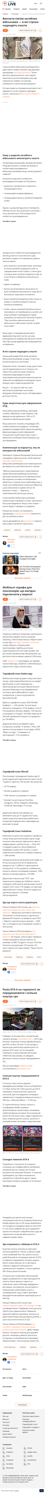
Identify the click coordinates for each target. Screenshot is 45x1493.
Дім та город (8, 1378)
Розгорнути (22, 1405)
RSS (28, 1464)
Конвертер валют (9, 1437)
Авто (24, 1369)
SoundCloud (31, 1460)
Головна (5, 14)
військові (18, 530)
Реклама (6, 1425)
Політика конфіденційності (29, 1420)
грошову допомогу (22, 72)
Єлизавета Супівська (12, 967)
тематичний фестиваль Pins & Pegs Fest (20, 1305)
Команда (6, 1431)
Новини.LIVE (13, 661)
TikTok (29, 1448)
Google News (32, 1452)
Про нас (6, 1416)
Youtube (9, 1448)
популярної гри (24, 1039)
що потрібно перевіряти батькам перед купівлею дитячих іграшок (19, 1327)
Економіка (33, 9)
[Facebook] (8, 545)
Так (42, 1491)
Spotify (29, 1456)
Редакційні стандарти (30, 1427)
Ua (35, 3)
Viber (8, 1456)
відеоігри (33, 1347)
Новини (16, 9)
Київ (24, 1387)
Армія (24, 9)
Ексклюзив (7, 1387)
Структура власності (10, 1428)
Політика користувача (30, 1416)
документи (29, 521)
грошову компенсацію (13, 460)
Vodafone (30, 957)
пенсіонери (8, 957)
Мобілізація (27, 1395)
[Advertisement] (22, 126)
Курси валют (7, 1434)
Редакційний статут (29, 1424)
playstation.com (23, 1068)
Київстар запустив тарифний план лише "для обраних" (21, 910)
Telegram (9, 1452)
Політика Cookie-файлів (28, 1431)
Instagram (10, 1460)
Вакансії (6, 1419)
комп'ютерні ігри (9, 1347)
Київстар (19, 957)
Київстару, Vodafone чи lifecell (25, 642)
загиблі (27, 530)
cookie (17, 1491)
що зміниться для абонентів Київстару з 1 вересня (19, 934)
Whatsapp (10, 1468)
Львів (5, 1395)
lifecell (40, 957)
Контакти (6, 1422)
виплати (7, 530)
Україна (8, 9)
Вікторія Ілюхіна (11, 540)
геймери (23, 1347)
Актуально (7, 1369)
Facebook (9, 1464)
